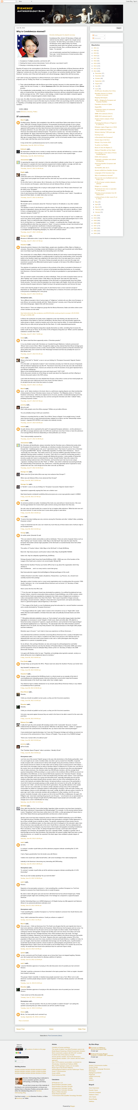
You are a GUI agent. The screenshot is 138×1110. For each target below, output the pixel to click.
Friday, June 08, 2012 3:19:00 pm (31, 700)
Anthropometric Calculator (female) (62, 1090)
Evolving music (99, 135)
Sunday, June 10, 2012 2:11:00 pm (31, 920)
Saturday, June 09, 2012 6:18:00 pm (31, 838)
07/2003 (43, 1069)
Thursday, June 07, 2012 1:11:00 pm (32, 385)
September (98, 81)
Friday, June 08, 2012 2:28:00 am (31, 480)
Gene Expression (94, 1088)
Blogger (72, 1106)
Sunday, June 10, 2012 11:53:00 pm (31, 959)
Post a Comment (24, 1020)
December (98, 73)
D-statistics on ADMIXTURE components (102, 1055)
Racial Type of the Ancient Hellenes (62, 1067)
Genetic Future (93, 1090)
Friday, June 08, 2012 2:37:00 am (31, 496)
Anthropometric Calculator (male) (62, 1088)
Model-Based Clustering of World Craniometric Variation (68, 1051)
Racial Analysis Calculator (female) (62, 1086)
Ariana (23, 1012)
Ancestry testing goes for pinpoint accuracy (62, 35)
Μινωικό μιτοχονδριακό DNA (98, 1049)
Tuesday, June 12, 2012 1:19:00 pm (31, 997)
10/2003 (27, 1071)
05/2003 (33, 1069)
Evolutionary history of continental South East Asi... (105, 110)
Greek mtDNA (56, 1073)
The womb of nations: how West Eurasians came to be (68, 1049)
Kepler (23, 172)
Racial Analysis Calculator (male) (61, 1084)
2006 (95, 228)
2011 (95, 215)
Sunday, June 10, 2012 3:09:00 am (31, 905)
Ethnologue (92, 1071)
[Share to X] (23, 109)
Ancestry (29, 111)
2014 (95, 66)
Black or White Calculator (59, 1092)
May (96, 202)
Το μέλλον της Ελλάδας (101, 145)
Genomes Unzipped (95, 1092)
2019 (95, 53)
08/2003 (17, 1071)
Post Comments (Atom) (55, 1035)
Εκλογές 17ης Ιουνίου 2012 (103, 142)
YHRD (91, 1078)
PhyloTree (92, 1074)
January (97, 212)
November (98, 76)
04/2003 (27, 1069)
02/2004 (17, 1073)
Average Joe (25, 236)
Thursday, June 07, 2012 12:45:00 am (32, 168)
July (96, 86)
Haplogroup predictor (95, 1072)
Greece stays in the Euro (102, 140)
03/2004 (22, 1073)
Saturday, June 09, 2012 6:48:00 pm (31, 864)
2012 (95, 71)
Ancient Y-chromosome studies (98, 1065)
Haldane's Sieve (93, 1094)
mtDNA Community (94, 1076)
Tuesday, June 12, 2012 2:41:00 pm (31, 1008)
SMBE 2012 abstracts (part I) (103, 116)
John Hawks (92, 1097)
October (97, 78)
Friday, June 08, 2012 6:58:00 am (31, 657)
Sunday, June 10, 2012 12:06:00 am (31, 878)
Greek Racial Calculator (59, 1093)
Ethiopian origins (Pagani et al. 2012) (106, 127)
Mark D (23, 120)
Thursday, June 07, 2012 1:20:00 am (32, 232)
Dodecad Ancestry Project (99, 1054)
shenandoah (25, 159)
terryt (22, 338)
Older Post (82, 1029)
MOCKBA (23, 806)
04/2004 (27, 1073)
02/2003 (17, 1069)
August (97, 83)
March (97, 207)
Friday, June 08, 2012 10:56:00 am (31, 688)
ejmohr (23, 952)
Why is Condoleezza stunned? (104, 175)
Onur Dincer (24, 692)
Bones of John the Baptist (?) (103, 147)
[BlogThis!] (22, 109)
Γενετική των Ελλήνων (98, 1048)
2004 (95, 233)
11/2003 (33, 1071)
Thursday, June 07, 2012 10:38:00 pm (32, 439)
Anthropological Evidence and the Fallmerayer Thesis (68, 1069)
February (98, 209)
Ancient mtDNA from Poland (103, 129)
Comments (97, 38)
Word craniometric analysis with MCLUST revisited (67, 1053)
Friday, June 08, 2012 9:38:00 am (31, 670)
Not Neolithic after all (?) (102, 167)
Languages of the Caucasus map (105, 173)
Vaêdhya (91, 1101)
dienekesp (19, 1098)
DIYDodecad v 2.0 (57, 1082)
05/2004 (33, 1073)
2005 (95, 230)
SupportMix (98, 107)
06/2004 (38, 1073)
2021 (95, 48)
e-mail (27, 1096)
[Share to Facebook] (25, 109)
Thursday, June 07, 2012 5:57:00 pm (32, 401)
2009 (95, 220)
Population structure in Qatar (103, 104)
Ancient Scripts (93, 1067)
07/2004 (43, 1073)
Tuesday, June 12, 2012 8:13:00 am (31, 983)
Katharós (23, 149)
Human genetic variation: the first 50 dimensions (66, 1056)
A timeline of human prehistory (61, 1047)
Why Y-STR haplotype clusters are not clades (65, 1066)
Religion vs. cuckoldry (101, 186)
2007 (95, 225)
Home (51, 1029)
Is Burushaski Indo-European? (104, 137)
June (96, 88)
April (96, 204)
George (23, 532)
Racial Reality (93, 1099)
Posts (95, 35)
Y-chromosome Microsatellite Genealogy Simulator (67, 1095)
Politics (35, 111)
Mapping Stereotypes (101, 97)
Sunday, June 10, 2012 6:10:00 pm (31, 949)
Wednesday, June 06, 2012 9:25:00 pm (32, 156)
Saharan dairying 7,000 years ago (105, 132)
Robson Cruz (25, 722)
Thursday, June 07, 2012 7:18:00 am (32, 334)
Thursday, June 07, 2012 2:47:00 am (32, 241)
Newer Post (20, 1029)
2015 (95, 63)
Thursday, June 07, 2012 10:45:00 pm (32, 468)
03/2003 (22, 1069)
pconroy (23, 405)
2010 (95, 218)
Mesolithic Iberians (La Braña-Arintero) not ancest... (104, 94)
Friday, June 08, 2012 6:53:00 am (31, 529)
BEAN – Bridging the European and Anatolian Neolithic (105, 101)
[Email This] (20, 109)
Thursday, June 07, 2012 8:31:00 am (32, 354)
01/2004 (43, 1071)
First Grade (24, 661)
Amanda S (24, 244)
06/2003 (38, 1069)
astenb (23, 426)
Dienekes (24, 704)
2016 (95, 61)
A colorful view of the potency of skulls (63, 1054)
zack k (23, 842)
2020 (95, 50)
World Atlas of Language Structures (99, 1069)
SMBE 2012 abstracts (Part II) (104, 113)
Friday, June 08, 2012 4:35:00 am (31, 513)
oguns (23, 500)
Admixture (24, 111)
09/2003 (22, 1071)
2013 (95, 68)
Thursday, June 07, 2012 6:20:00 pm (32, 422)
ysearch (91, 1080)
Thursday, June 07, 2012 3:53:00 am (32, 294)
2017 (95, 58)
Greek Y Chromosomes (59, 1071)
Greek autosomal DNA (58, 1075)
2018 (95, 55)
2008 (95, 223)
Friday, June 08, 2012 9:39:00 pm (31, 753)
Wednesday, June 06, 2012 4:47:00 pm (32, 145)
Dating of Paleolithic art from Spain (105, 150)
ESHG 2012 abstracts (101, 157)
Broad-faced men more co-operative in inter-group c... (105, 189)
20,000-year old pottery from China (105, 91)
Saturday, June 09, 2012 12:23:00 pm (32, 802)
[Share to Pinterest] (27, 109)
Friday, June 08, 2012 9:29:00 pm (31, 740)
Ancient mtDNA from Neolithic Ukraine (106, 170)
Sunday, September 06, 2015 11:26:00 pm (33, 1017)
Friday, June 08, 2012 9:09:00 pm (31, 718)
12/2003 (38, 1071)
